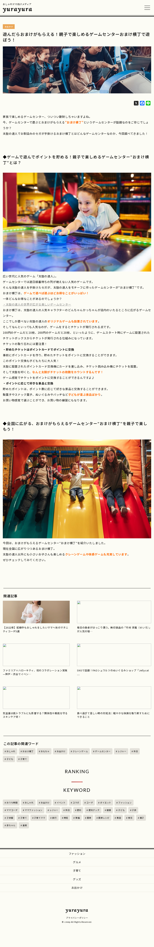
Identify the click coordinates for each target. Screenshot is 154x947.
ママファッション (33, 810)
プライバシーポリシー (77, 917)
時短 (66, 817)
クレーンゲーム (80, 751)
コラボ (76, 802)
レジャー (122, 751)
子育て (23, 758)
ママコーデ (12, 810)
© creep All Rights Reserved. (77, 921)
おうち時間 (12, 802)
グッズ (77, 879)
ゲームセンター (103, 751)
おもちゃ (45, 751)
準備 (77, 817)
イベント (61, 802)
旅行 (54, 817)
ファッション (125, 802)
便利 (79, 810)
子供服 (10, 817)
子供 (134, 810)
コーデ (89, 802)
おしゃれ (11, 751)
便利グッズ (94, 810)
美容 (119, 817)
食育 (25, 825)
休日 (136, 751)
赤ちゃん (11, 825)
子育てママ (39, 817)
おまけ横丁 (28, 751)
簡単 (89, 817)
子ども (10, 758)
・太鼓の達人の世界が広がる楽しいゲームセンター (37, 304)
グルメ (77, 862)
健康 (109, 810)
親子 (142, 817)
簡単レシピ (103, 817)
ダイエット (105, 802)
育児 (130, 817)
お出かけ (61, 751)
